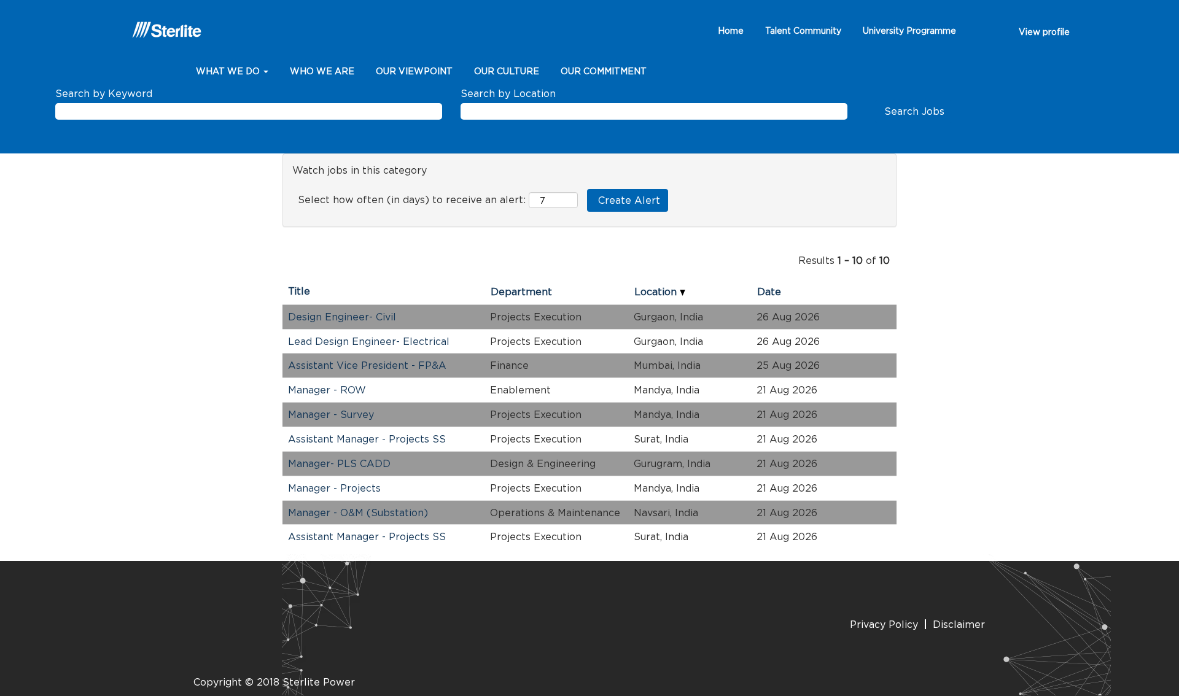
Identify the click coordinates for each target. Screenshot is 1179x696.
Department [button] (521, 291)
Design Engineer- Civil (342, 316)
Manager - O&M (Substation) (358, 512)
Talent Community (803, 30)
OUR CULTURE (506, 70)
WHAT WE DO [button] (229, 70)
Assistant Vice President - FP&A (367, 365)
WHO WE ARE (322, 70)
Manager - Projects (334, 487)
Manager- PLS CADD (339, 463)
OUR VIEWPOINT (414, 70)
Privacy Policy (884, 624)
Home (731, 30)
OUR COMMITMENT (604, 70)
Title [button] (299, 290)
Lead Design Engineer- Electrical (368, 341)
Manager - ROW (327, 389)
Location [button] (657, 291)
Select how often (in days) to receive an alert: (412, 199)
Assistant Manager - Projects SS (367, 438)
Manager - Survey (331, 414)
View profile (1044, 31)
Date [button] (769, 291)
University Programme (909, 30)
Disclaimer (959, 624)
